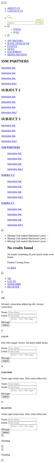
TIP (9, 278)
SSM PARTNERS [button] (10, 147)
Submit (5, 325)
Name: (4, 312)
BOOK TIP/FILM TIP (18, 43)
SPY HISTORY (15, 40)
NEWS (10, 49)
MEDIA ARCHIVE (17, 54)
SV (17, 32)
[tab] (27, 147)
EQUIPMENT (14, 52)
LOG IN (11, 281)
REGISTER (13, 286)
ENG (18, 29)
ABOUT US (13, 8)
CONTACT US (15, 11)
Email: (4, 315)
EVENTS (12, 46)
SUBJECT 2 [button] (7, 175)
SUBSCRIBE (14, 284)
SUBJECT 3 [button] (7, 203)
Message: (5, 322)
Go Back (11, 267)
